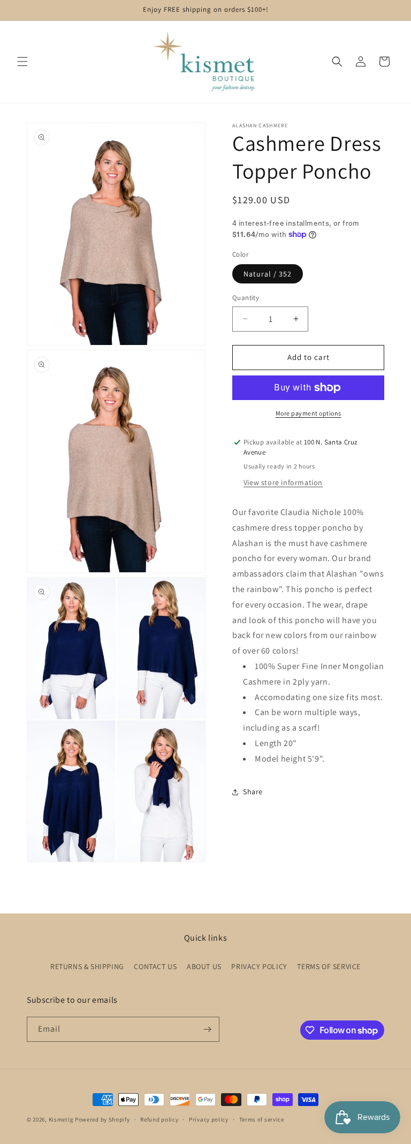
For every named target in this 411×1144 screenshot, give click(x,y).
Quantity (245, 297)
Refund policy (159, 1119)
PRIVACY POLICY (259, 966)
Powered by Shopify (102, 1119)
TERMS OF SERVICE (329, 966)
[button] (22, 61)
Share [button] (253, 791)
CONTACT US (155, 966)
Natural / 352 (267, 274)
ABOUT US (204, 966)
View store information (283, 482)
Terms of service (261, 1119)
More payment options (308, 413)
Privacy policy (209, 1119)
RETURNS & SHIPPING (87, 966)
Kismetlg (61, 1119)
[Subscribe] (207, 1029)
